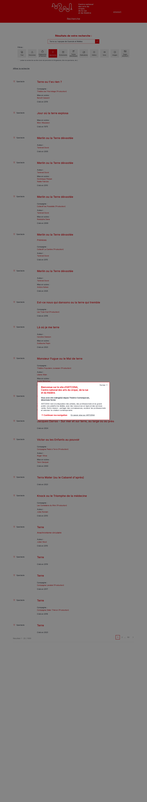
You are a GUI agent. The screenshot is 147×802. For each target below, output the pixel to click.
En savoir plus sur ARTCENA (83, 415)
